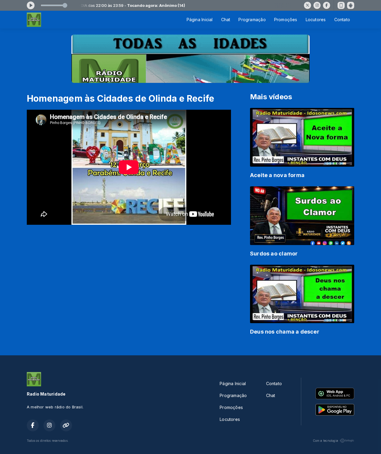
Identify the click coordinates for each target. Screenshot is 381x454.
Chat (225, 19)
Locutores (316, 19)
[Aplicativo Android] (350, 5)
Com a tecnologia (325, 440)
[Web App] (341, 5)
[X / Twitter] (307, 5)
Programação (252, 19)
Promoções (285, 19)
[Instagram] (317, 5)
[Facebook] (326, 5)
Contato (342, 19)
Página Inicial (200, 19)
